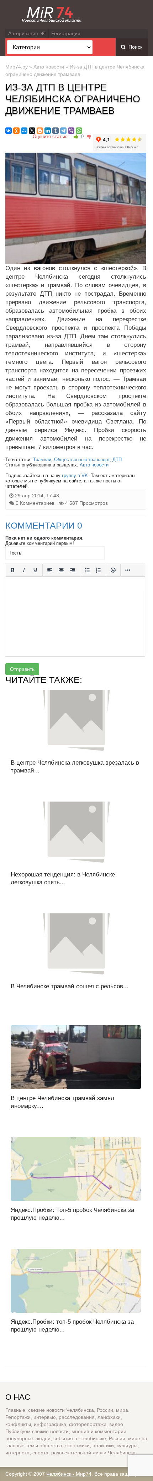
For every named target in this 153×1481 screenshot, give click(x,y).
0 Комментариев (35, 503)
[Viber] (71, 130)
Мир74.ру (16, 67)
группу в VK (75, 475)
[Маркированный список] (87, 570)
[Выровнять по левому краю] (50, 570)
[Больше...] (128, 570)
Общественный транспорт (82, 459)
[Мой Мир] (24, 130)
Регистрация (65, 33)
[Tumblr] (55, 130)
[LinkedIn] (47, 130)
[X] (32, 130)
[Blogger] (40, 130)
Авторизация (24, 33)
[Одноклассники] (16, 130)
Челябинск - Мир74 (68, 1474)
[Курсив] (24, 570)
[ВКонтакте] (8, 130)
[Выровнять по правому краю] (73, 570)
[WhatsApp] (79, 130)
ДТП (117, 459)
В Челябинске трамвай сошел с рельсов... (69, 986)
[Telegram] (63, 130)
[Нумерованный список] (99, 570)
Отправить (22, 669)
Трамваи (42, 459)
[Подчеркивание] (35, 570)
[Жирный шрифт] (12, 570)
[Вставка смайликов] (113, 570)
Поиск (134, 47)
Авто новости (48, 67)
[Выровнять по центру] (61, 570)
